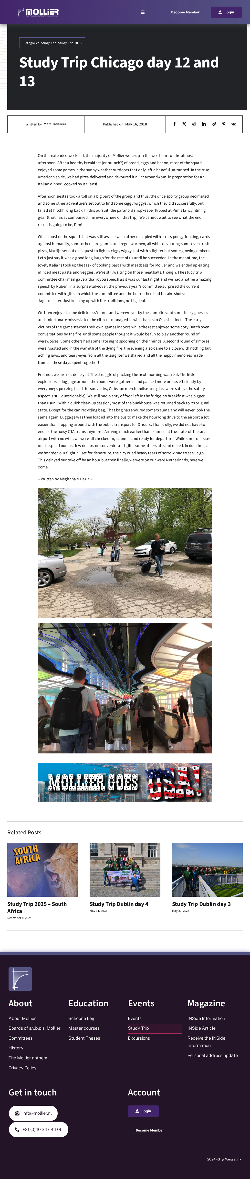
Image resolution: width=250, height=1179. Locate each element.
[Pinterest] (223, 124)
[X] (184, 124)
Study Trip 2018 (70, 43)
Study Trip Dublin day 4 (119, 904)
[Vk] (233, 124)
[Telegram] (213, 124)
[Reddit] (194, 124)
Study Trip (49, 43)
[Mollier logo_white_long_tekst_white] (38, 9)
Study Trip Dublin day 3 (201, 904)
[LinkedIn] (203, 124)
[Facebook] (174, 124)
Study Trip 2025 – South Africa (37, 907)
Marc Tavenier (55, 124)
